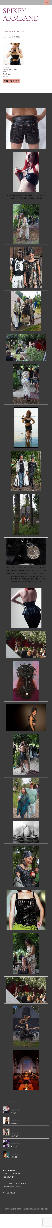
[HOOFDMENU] (46, 2)
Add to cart (11, 81)
